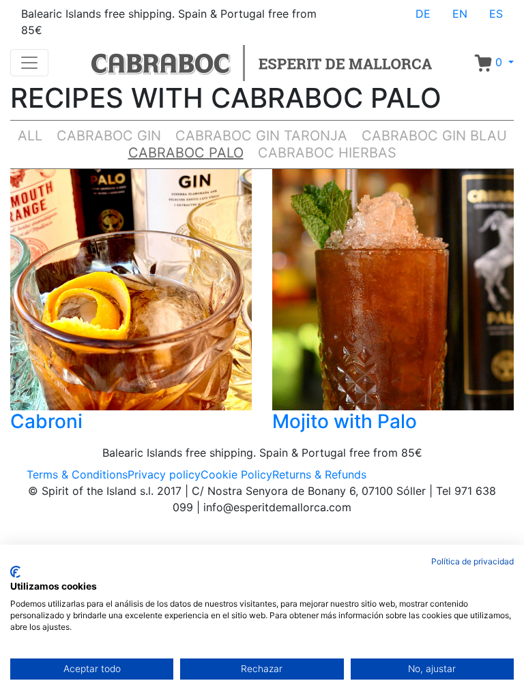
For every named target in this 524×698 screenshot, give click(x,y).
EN (459, 13)
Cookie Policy (236, 474)
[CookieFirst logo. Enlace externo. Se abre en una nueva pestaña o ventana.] (15, 572)
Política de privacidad (472, 561)
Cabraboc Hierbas (327, 153)
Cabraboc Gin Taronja (261, 135)
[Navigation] (29, 62)
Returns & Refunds (319, 474)
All (30, 135)
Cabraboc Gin (109, 135)
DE (423, 13)
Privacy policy (164, 474)
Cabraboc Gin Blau (434, 135)
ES (496, 13)
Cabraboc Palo (186, 153)
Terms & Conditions (77, 474)
